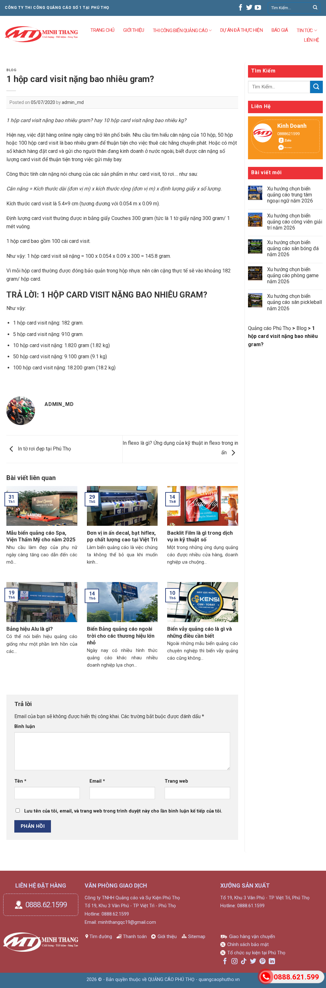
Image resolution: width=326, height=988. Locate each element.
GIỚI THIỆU (133, 30)
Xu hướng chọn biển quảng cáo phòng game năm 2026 (293, 275)
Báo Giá (280, 30)
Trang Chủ (102, 30)
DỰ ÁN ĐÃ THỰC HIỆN (241, 30)
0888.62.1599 (46, 904)
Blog (11, 70)
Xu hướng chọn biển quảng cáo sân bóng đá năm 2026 (293, 248)
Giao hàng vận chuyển (252, 936)
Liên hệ (311, 40)
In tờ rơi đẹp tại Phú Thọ (44, 449)
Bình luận (24, 726)
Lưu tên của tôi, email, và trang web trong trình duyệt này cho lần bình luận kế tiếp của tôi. (123, 811)
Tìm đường (100, 936)
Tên (20, 781)
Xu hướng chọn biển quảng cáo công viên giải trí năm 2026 (294, 222)
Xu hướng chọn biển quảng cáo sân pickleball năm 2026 (294, 302)
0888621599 (285, 133)
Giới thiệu (167, 936)
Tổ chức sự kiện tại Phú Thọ (256, 953)
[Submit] (315, 8)
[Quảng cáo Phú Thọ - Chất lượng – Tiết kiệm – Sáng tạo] (41, 34)
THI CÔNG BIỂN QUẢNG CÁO (180, 30)
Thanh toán (135, 936)
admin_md (73, 102)
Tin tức (305, 30)
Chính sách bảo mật (248, 944)
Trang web (176, 781)
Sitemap (196, 936)
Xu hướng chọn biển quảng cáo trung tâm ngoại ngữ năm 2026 (290, 195)
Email (97, 781)
